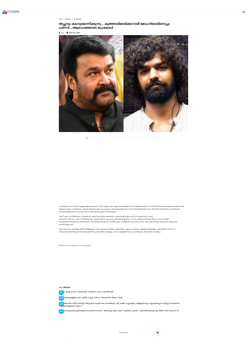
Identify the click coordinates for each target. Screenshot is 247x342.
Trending (77, 19)
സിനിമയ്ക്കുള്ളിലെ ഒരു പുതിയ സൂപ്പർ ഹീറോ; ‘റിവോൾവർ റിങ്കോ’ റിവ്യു (96, 298)
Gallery (68, 19)
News (66, 287)
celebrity (74, 245)
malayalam (87, 245)
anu (62, 33)
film (80, 245)
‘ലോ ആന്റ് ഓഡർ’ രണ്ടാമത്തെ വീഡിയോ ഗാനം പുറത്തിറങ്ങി (92, 292)
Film (60, 19)
